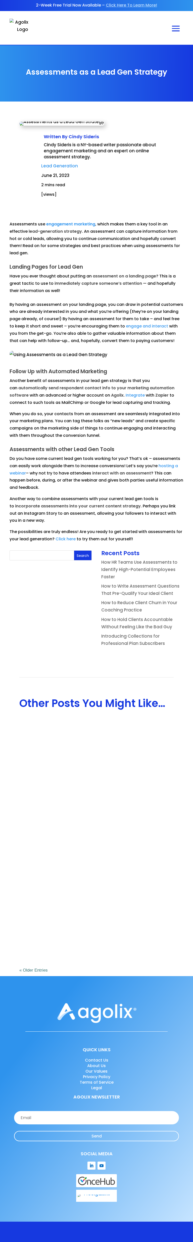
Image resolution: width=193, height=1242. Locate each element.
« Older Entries (33, 970)
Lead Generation (59, 166)
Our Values (96, 1071)
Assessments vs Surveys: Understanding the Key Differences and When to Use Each (96, 745)
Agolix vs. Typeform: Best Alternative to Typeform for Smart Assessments (95, 825)
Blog (96, 923)
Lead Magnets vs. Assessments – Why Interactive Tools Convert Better (89, 912)
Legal (96, 1088)
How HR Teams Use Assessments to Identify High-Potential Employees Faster (139, 569)
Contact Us (96, 1060)
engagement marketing (70, 224)
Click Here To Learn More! (131, 5)
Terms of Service (97, 1082)
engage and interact (147, 326)
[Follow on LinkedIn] (91, 1166)
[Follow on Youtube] (102, 1166)
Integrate (135, 395)
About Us (96, 1066)
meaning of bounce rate (35, 1218)
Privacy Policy (96, 1077)
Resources (142, 836)
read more (36, 781)
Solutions (140, 756)
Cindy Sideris (84, 136)
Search (83, 555)
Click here (66, 539)
